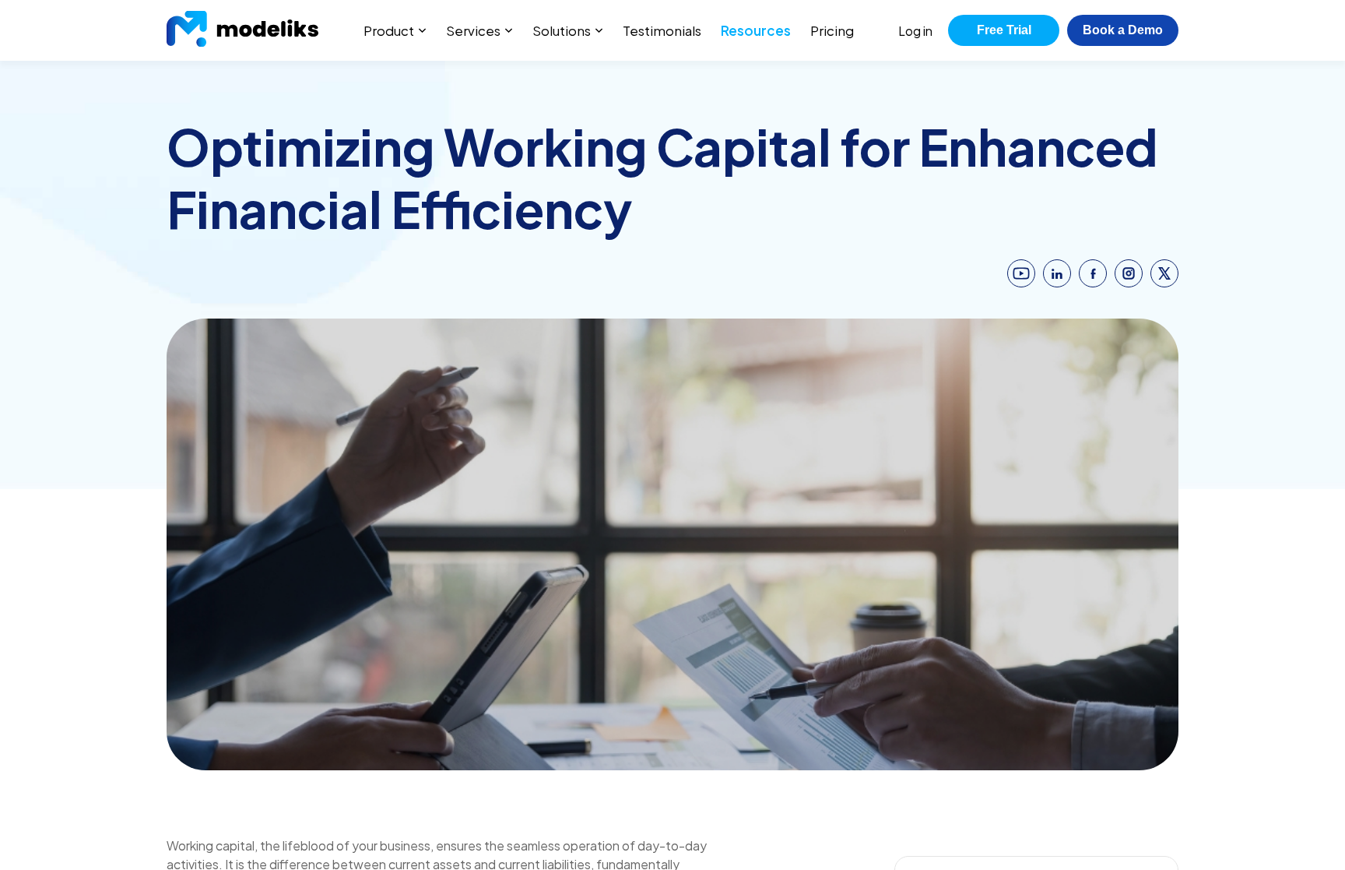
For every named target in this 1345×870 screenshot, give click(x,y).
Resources (756, 30)
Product (388, 30)
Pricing (832, 30)
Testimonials (662, 30)
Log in (915, 31)
